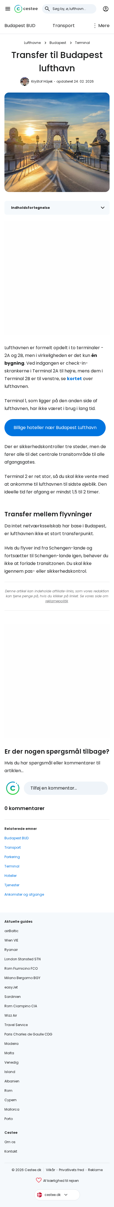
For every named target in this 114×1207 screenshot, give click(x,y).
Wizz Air (10, 1015)
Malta (9, 1053)
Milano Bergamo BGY (22, 977)
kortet (74, 378)
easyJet (11, 987)
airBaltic (11, 931)
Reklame (95, 1169)
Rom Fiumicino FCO (21, 968)
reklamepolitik (56, 601)
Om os (9, 1142)
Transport (64, 25)
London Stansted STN (22, 959)
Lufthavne (32, 42)
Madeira (11, 1043)
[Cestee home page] (26, 9)
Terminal (82, 42)
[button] (7, 8)
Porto (8, 1118)
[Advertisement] (57, 278)
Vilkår (50, 1169)
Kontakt (10, 1151)
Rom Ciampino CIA (20, 1006)
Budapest (58, 42)
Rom (8, 1090)
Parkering (12, 856)
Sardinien (12, 996)
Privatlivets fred (71, 1169)
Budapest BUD (19, 25)
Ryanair (11, 949)
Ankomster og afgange (24, 894)
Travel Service (16, 1024)
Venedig (11, 1062)
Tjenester (11, 885)
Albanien (11, 1081)
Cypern (10, 1100)
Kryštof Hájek (42, 81)
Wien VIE (11, 940)
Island (9, 1071)
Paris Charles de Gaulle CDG (28, 1034)
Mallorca (11, 1109)
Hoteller (10, 875)
